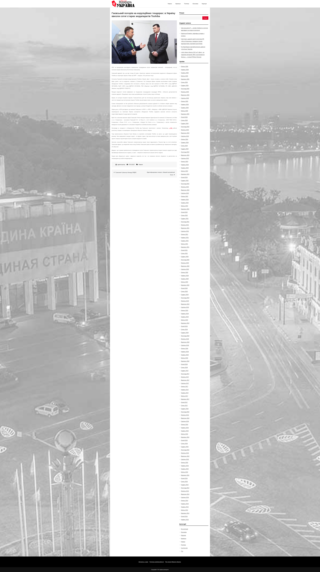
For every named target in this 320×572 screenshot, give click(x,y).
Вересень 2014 (185, 494)
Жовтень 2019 (185, 301)
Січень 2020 (184, 291)
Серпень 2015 (185, 459)
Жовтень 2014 (185, 491)
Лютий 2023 (184, 177)
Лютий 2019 (184, 326)
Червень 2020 (185, 275)
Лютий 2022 (184, 212)
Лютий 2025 (184, 117)
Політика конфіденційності (157, 561)
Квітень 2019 (184, 320)
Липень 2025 (184, 101)
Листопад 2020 (185, 259)
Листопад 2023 (185, 152)
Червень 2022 (185, 199)
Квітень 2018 (184, 358)
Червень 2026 (185, 69)
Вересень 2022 (185, 190)
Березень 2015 (185, 475)
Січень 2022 (184, 215)
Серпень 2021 (185, 231)
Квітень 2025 (184, 110)
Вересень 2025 (185, 95)
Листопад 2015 (185, 450)
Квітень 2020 (184, 282)
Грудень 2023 (184, 149)
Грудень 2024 (184, 123)
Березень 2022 (185, 209)
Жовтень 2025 (185, 91)
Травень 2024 (185, 142)
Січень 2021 (184, 253)
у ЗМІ (171, 128)
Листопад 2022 (185, 183)
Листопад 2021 (185, 221)
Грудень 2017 (184, 370)
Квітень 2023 (184, 171)
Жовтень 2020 (185, 263)
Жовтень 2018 (185, 339)
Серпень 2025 (185, 98)
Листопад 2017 (185, 373)
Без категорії (184, 529)
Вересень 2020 (185, 266)
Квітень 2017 (184, 396)
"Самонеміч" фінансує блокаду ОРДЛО (125, 172)
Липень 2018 (184, 348)
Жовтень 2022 (185, 187)
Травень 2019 (185, 316)
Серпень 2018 (185, 345)
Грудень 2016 (184, 408)
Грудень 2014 (184, 484)
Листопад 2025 (185, 88)
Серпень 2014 (185, 497)
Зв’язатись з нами (143, 561)
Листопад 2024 (185, 126)
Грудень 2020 (184, 256)
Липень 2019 (184, 310)
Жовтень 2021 (185, 225)
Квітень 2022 (184, 206)
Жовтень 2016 (185, 415)
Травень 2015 (185, 469)
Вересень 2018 (185, 342)
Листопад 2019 (185, 297)
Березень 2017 (185, 399)
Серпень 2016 (185, 421)
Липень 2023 (184, 161)
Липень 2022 (184, 196)
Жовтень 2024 (185, 129)
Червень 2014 (185, 503)
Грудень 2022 (184, 180)
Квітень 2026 (184, 76)
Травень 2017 (185, 392)
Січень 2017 (184, 405)
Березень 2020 (185, 285)
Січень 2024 (184, 145)
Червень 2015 (185, 465)
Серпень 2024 (185, 136)
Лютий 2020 (184, 288)
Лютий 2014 (184, 516)
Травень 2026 (185, 72)
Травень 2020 (185, 278)
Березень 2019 (185, 323)
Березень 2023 (185, 174)
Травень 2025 (185, 107)
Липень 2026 (184, 66)
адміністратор (121, 164)
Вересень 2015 (185, 456)
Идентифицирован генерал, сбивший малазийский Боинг (161, 173)
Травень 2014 (185, 507)
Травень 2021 (185, 240)
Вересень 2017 (185, 380)
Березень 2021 (185, 247)
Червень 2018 (185, 351)
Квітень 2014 (184, 510)
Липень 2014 (184, 500)
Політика (186, 3)
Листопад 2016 (185, 411)
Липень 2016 (184, 424)
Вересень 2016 (185, 418)
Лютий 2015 (184, 478)
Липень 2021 (184, 234)
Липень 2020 (184, 272)
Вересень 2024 (185, 133)
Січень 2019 (184, 329)
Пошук (181, 13)
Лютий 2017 (184, 402)
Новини (170, 3)
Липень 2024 (184, 139)
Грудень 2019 (184, 294)
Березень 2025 (185, 114)
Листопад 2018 (185, 335)
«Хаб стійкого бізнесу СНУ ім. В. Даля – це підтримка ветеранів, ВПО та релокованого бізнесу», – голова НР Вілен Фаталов (193, 55)
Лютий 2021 (184, 250)
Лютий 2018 (184, 364)
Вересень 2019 (185, 304)
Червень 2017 (185, 389)
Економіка (195, 3)
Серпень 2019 (185, 307)
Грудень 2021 (184, 218)
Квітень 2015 (184, 472)
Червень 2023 (185, 164)
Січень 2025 (184, 120)
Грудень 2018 (184, 332)
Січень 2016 (184, 443)
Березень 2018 (185, 361)
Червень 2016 (185, 427)
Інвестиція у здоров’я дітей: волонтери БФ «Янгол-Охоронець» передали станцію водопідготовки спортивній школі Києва (192, 41)
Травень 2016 (185, 431)
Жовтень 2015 (185, 453)
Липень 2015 (184, 462)
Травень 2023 (185, 168)
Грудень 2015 (184, 446)
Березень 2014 (185, 513)
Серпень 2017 (185, 383)
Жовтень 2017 (185, 377)
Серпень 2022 (185, 193)
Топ (182, 551)
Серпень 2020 (185, 269)
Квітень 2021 (184, 244)
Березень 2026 (185, 79)
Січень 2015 (184, 481)
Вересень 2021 (185, 228)
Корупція (204, 3)
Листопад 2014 (185, 488)
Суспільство (184, 548)
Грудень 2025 (184, 85)
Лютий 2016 (184, 440)
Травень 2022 (185, 202)
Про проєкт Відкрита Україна (173, 561)
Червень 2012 (185, 519)
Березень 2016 (185, 437)
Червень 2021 (185, 237)
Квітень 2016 (184, 434)
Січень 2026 (184, 82)
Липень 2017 (184, 386)
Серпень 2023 (185, 158)
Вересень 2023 (185, 155)
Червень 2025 (185, 104)
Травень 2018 (185, 354)
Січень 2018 (184, 367)
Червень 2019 (185, 313)
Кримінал (178, 3)
